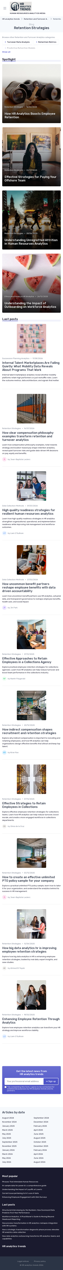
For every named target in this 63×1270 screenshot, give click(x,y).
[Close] (56, 624)
